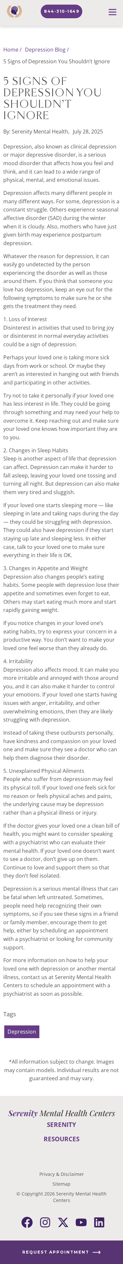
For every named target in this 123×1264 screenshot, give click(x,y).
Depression (22, 1031)
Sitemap (61, 1184)
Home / (12, 49)
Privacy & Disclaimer (61, 1174)
